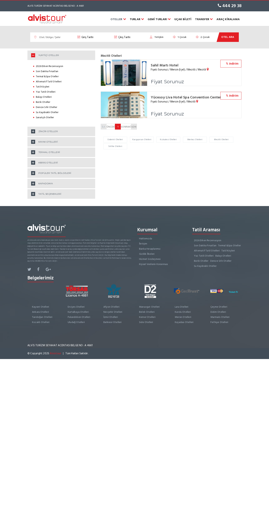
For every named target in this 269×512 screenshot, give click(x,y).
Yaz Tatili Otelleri (45, 92)
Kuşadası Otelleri (184, 322)
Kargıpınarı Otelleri (141, 139)
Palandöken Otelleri (79, 317)
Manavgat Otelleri (149, 307)
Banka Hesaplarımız (150, 249)
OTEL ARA (227, 37)
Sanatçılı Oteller (45, 117)
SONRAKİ (126, 127)
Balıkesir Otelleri (112, 322)
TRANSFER (202, 19)
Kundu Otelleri (183, 312)
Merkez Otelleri (194, 139)
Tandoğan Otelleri (42, 317)
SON (133, 127)
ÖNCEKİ (111, 127)
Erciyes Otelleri (76, 307)
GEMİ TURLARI (158, 19)
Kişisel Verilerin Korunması (153, 264)
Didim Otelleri (218, 312)
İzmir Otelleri (110, 317)
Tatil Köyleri (42, 87)
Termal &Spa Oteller (47, 76)
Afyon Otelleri (111, 307)
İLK (103, 127)
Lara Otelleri (181, 307)
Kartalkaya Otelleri (78, 312)
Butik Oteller (43, 102)
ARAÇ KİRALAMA (228, 19)
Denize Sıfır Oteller (46, 107)
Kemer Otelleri (147, 317)
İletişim (143, 244)
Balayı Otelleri (44, 97)
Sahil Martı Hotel (164, 65)
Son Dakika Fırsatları (47, 71)
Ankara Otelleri (40, 312)
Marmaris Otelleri (219, 317)
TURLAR (135, 19)
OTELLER (117, 19)
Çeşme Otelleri (218, 307)
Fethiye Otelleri (219, 322)
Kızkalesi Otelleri (168, 139)
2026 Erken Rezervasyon (49, 66)
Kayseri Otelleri (40, 307)
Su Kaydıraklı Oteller (47, 112)
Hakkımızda (145, 238)
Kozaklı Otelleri (40, 322)
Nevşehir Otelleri (112, 312)
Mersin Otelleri (183, 317)
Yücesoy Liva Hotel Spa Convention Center (186, 97)
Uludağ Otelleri (76, 322)
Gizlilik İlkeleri (146, 254)
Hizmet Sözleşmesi (149, 259)
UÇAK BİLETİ (182, 19)
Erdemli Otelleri (115, 139)
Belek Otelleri (147, 312)
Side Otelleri (146, 322)
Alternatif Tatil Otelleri (48, 81)
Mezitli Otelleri (221, 139)
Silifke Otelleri (115, 146)
